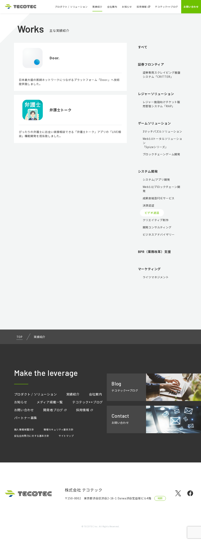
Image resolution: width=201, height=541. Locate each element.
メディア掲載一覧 (50, 402)
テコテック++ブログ (166, 6)
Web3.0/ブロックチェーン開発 (161, 189)
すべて (142, 47)
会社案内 (112, 6)
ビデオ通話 (152, 213)
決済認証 (148, 205)
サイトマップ (66, 435)
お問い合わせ (191, 6)
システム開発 (148, 171)
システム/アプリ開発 (156, 179)
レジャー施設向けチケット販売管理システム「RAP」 (161, 104)
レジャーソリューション (156, 93)
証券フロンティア (151, 64)
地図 (160, 498)
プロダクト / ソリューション (71, 6)
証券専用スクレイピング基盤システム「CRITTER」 (161, 74)
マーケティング (149, 268)
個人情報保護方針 (24, 429)
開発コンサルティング (157, 227)
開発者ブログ (53, 409)
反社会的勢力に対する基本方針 (31, 435)
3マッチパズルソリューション (162, 131)
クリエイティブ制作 (156, 220)
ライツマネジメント (156, 277)
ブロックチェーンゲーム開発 (161, 154)
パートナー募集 (25, 417)
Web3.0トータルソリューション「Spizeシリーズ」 (162, 143)
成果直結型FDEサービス (159, 198)
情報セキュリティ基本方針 (59, 429)
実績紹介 (97, 6)
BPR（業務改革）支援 (154, 251)
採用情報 (142, 6)
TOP (19, 337)
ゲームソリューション (154, 123)
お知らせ (127, 6)
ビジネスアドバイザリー (159, 234)
